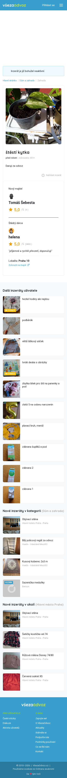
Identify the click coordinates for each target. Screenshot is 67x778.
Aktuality (40, 727)
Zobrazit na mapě (17, 265)
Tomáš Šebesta (22, 202)
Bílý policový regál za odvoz (37, 540)
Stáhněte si (41, 732)
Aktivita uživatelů (11, 727)
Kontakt (39, 751)
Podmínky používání (45, 742)
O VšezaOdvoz (43, 723)
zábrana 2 (27, 467)
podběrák (27, 320)
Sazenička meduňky (33, 582)
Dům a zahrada (27, 80)
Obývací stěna (30, 519)
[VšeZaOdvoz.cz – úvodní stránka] (14, 5)
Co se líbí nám (42, 746)
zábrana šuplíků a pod (34, 446)
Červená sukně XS (32, 676)
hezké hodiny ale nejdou (35, 299)
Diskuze (7, 723)
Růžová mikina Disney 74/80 (38, 655)
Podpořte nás (42, 737)
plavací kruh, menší (32, 425)
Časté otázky (9, 718)
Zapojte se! (41, 718)
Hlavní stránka (10, 80)
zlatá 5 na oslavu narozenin (37, 404)
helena (14, 237)
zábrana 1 (27, 489)
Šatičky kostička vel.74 (34, 634)
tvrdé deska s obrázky (34, 362)
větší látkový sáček (32, 341)
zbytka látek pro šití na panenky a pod (40, 385)
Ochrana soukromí (45, 769)
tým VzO (36, 774)
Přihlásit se (48, 5)
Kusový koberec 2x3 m (35, 561)
